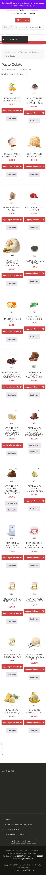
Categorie (11, 39)
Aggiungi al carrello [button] (11, 110)
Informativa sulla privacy (15, 834)
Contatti (8, 820)
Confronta (12, 119)
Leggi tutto (34, 445)
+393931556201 (37, 856)
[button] (23, 42)
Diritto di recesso (12, 829)
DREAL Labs (29, 870)
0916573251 (21, 856)
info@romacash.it (25, 859)
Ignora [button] (32, 6)
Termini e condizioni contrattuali (18, 824)
